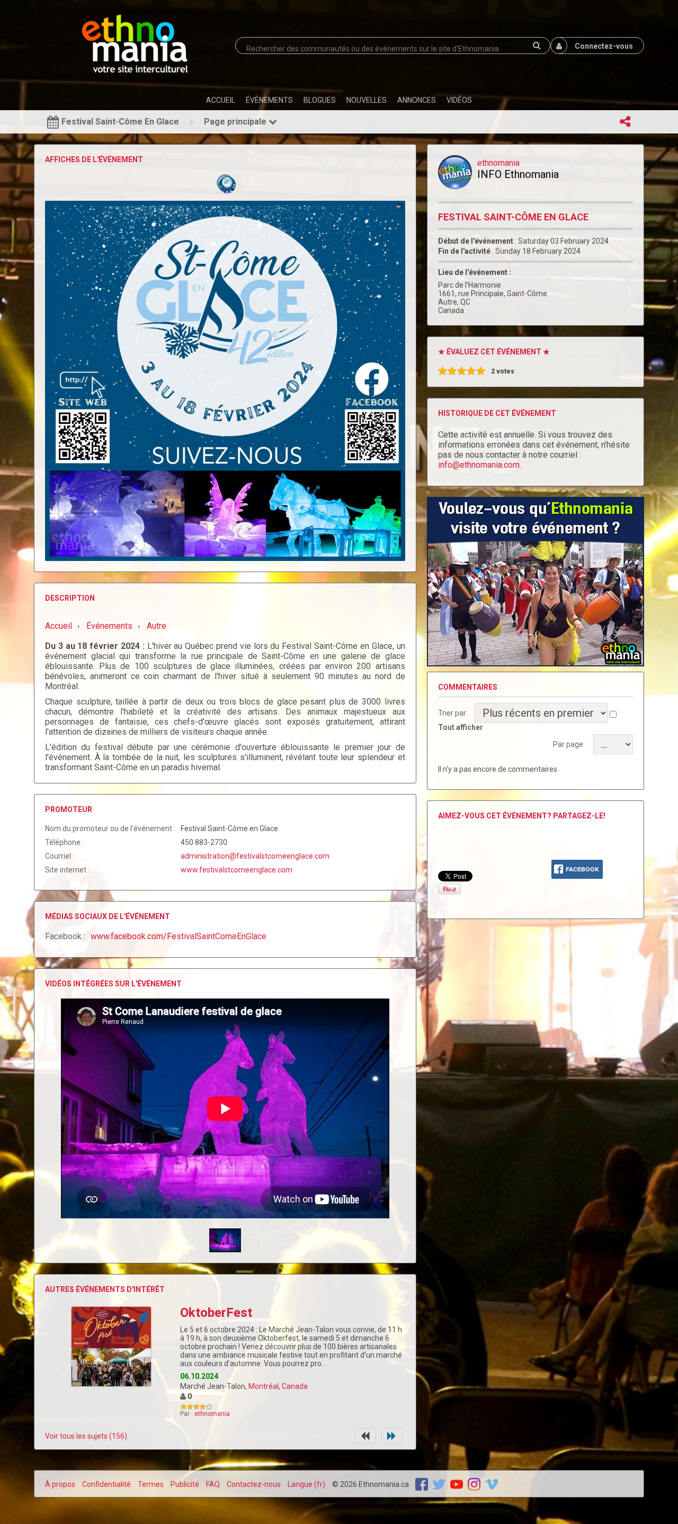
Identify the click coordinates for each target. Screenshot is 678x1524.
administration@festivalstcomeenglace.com (255, 856)
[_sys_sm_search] (536, 46)
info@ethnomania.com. (479, 465)
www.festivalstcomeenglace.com (236, 870)
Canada (295, 1386)
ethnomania (212, 1414)
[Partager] (625, 121)
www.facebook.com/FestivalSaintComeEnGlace (178, 936)
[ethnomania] (455, 172)
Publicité (185, 1484)
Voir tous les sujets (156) (86, 1436)
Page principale (236, 122)
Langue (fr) (306, 1484)
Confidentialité (106, 1484)
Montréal (263, 1386)
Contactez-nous (254, 1484)
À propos (60, 1484)
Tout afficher (460, 727)
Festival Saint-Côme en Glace (513, 216)
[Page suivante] (392, 1436)
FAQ (213, 1484)
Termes (151, 1484)
